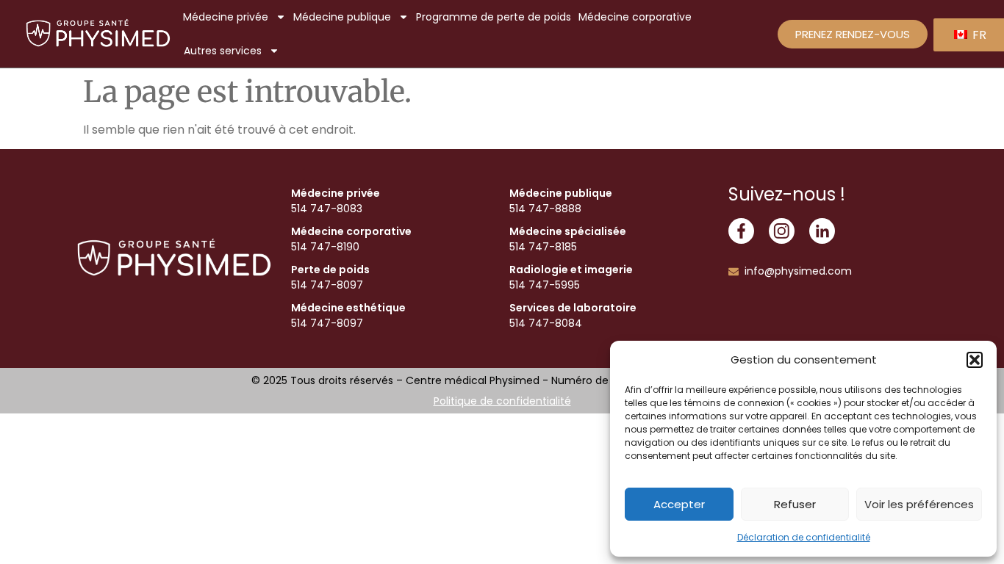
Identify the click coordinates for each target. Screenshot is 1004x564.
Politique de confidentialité (502, 401)
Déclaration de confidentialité (803, 537)
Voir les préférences (919, 504)
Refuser (795, 504)
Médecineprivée (225, 17)
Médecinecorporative (635, 17)
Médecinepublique (342, 17)
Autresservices (223, 50)
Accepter (679, 504)
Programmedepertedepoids (493, 17)
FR (977, 34)
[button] (974, 359)
